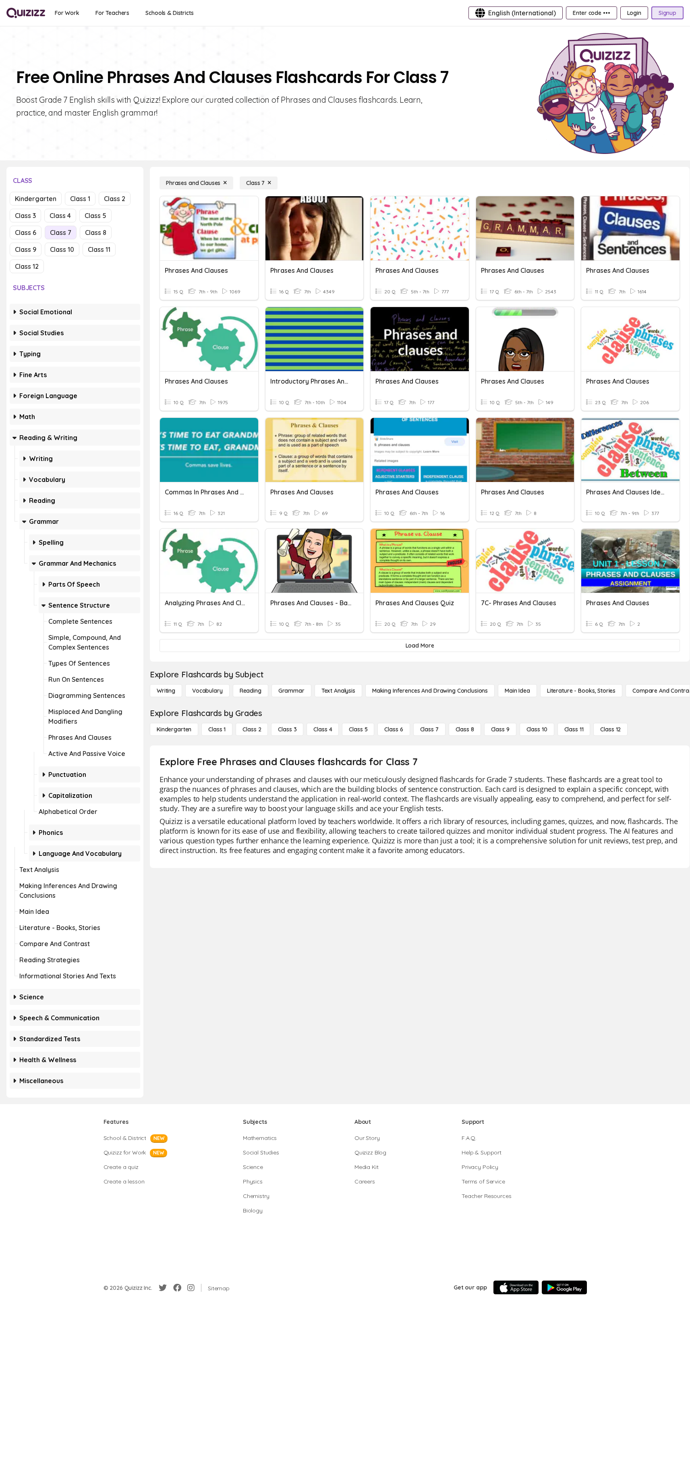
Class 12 (27, 266)
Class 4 (60, 216)
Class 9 (25, 249)
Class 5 (95, 216)
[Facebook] (177, 1287)
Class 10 (62, 249)
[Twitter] (163, 1287)
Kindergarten (35, 199)
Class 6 (25, 232)
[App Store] (516, 1287)
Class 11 (99, 249)
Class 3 (25, 216)
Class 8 (95, 232)
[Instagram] (191, 1287)
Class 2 (114, 199)
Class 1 (80, 199)
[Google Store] (564, 1287)
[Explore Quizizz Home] (25, 13)
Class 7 (60, 232)
